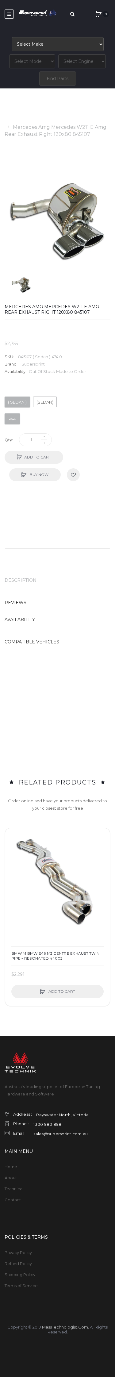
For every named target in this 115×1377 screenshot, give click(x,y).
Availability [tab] (20, 619)
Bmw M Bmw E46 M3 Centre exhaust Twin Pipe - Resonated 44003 (55, 956)
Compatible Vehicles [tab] (32, 642)
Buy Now (38, 474)
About (11, 1177)
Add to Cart (37, 457)
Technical (14, 1188)
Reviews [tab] (15, 602)
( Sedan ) (17, 402)
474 (12, 418)
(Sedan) (44, 402)
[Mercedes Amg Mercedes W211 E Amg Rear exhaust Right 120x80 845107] (21, 284)
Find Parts (57, 78)
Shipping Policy (20, 1274)
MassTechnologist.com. (65, 1327)
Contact (13, 1199)
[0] (98, 14)
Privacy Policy (18, 1252)
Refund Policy (18, 1263)
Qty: (9, 439)
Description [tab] (20, 580)
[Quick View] (12, 859)
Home (12, 120)
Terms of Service (21, 1285)
